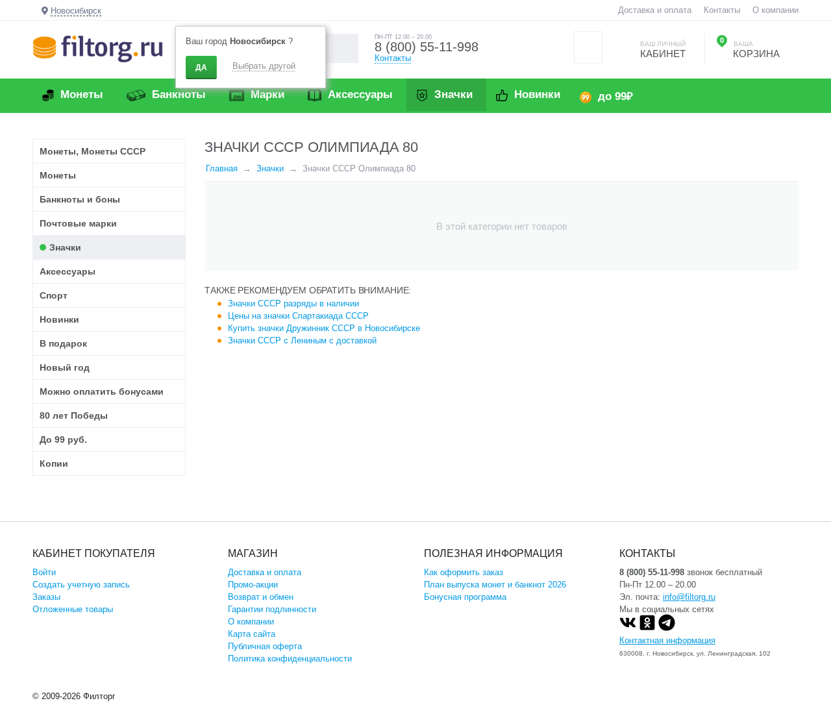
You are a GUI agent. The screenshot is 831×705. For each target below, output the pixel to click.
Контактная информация (667, 640)
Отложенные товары (72, 609)
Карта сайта (251, 634)
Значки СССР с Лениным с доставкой (302, 340)
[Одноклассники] (647, 628)
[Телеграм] (666, 628)
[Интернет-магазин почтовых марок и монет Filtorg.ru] (97, 48)
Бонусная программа (465, 597)
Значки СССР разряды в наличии (293, 303)
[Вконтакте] (627, 628)
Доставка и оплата (654, 10)
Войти (44, 572)
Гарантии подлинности (272, 609)
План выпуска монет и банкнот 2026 (495, 584)
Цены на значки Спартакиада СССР (298, 316)
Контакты (722, 10)
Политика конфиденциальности (290, 658)
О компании (775, 10)
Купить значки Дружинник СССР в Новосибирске (324, 328)
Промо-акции (253, 584)
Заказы (46, 597)
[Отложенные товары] (588, 47)
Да (201, 67)
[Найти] (343, 48)
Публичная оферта (265, 646)
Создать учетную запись (81, 584)
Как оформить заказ (463, 572)
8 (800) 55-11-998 (426, 47)
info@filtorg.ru (689, 597)
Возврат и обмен (260, 597)
